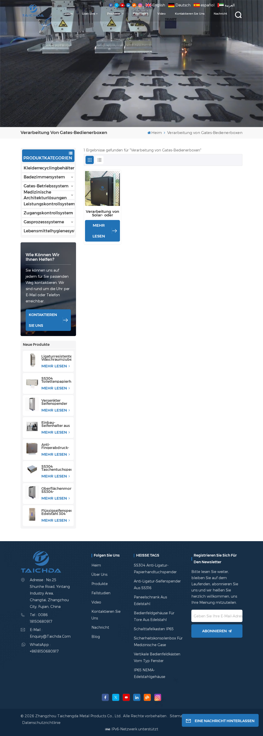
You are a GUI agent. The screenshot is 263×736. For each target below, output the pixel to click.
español (207, 5)
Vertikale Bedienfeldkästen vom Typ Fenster (157, 657)
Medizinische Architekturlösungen (45, 195)
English (158, 5)
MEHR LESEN (54, 366)
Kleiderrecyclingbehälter (49, 168)
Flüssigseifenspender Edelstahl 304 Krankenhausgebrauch (56, 512)
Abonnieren (214, 631)
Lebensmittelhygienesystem (49, 230)
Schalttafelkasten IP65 (154, 629)
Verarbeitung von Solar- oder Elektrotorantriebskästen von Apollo (102, 213)
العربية (230, 5)
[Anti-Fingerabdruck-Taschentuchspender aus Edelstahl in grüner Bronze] (32, 448)
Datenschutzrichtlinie (41, 722)
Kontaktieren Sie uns (189, 13)
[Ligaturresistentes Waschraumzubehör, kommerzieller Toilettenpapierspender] (32, 360)
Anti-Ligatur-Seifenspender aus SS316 (157, 584)
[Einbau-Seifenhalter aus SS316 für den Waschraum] (32, 426)
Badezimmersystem (44, 177)
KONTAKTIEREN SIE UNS (43, 320)
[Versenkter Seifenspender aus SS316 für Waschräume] (32, 404)
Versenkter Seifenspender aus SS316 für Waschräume (54, 402)
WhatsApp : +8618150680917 (44, 647)
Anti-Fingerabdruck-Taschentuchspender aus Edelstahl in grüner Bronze (56, 446)
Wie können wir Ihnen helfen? (42, 257)
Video (161, 13)
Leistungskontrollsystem (49, 204)
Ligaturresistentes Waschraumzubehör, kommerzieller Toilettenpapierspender (56, 358)
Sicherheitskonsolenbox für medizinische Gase (158, 641)
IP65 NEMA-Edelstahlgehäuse (149, 673)
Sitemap (178, 716)
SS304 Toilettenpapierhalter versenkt (56, 380)
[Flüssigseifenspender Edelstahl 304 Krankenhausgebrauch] (32, 514)
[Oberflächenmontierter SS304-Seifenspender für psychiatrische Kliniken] (32, 492)
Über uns (88, 13)
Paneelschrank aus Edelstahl (150, 600)
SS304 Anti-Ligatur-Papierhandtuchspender (155, 568)
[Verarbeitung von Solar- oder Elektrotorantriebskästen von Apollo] (102, 188)
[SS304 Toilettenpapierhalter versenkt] (32, 382)
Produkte (114, 13)
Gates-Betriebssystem (46, 186)
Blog (95, 636)
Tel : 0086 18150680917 (41, 618)
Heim (69, 13)
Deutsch (183, 5)
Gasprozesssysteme (44, 221)
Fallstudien (140, 13)
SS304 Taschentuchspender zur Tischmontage (56, 468)
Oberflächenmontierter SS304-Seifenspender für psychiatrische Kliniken (56, 490)
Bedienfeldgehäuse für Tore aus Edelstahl (154, 616)
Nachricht (220, 13)
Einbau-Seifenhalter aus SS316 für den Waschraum (55, 424)
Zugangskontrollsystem (48, 213)
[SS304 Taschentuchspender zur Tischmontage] (32, 470)
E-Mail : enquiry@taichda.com (50, 632)
